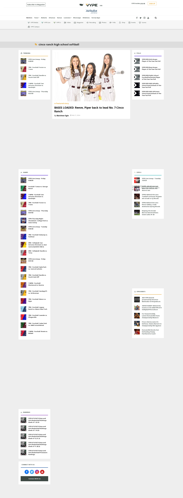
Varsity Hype (96, 18)
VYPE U (58, 22)
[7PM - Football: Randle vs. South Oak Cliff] (23, 77)
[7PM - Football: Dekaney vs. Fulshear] (23, 236)
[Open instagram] (144, 18)
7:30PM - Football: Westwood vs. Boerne (36, 284)
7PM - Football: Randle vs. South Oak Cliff (37, 76)
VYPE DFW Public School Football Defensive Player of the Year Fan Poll (151, 77)
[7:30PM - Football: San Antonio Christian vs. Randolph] (23, 85)
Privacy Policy (136, 188)
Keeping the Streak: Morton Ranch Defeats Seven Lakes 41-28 (150, 212)
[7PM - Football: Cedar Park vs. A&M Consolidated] (23, 325)
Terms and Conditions (148, 188)
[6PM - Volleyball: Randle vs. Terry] (23, 252)
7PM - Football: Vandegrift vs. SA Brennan (37, 292)
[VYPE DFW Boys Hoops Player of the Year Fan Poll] (137, 69)
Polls (114, 22)
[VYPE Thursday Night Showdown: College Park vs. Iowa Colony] (23, 220)
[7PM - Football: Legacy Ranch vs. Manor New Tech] (23, 309)
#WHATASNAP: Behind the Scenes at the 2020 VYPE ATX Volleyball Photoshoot (152, 308)
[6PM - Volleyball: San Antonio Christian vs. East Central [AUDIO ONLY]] (23, 244)
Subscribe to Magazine (36, 5)
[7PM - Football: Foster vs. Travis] (23, 69)
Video (69, 22)
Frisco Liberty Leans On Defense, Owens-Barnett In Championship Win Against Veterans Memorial (152, 325)
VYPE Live (47, 22)
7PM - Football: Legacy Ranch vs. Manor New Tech (37, 308)
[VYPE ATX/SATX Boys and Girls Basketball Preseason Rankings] (23, 452)
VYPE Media (34, 22)
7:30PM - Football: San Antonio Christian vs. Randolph (36, 85)
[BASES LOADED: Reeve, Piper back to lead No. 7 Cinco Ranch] (91, 76)
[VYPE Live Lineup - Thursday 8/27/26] (23, 93)
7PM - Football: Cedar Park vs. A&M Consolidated (37, 324)
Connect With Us (34, 479)
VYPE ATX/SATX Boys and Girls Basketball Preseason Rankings (37, 452)
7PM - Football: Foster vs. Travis (37, 68)
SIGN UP (152, 4)
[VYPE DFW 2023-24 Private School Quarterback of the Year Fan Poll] (137, 93)
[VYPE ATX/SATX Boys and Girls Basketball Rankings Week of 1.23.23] (23, 420)
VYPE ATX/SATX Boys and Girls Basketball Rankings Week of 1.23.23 (37, 420)
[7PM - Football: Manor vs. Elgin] (23, 300)
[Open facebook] (137, 18)
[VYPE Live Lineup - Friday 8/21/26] (23, 260)
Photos (104, 22)
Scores (143, 22)
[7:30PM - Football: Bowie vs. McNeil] (23, 333)
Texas (36, 18)
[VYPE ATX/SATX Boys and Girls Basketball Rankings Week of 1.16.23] (23, 428)
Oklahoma (86, 18)
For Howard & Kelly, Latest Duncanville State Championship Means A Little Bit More (151, 317)
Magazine (80, 22)
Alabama (44, 18)
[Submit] (156, 18)
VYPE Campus (35, 27)
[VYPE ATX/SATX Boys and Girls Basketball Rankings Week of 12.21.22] (23, 436)
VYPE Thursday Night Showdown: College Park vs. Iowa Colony (38, 220)
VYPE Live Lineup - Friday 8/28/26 (36, 60)
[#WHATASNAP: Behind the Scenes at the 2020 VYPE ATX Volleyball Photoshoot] (137, 307)
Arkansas (52, 18)
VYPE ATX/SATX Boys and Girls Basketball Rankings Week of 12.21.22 (37, 436)
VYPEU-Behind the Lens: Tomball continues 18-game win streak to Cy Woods (152, 196)
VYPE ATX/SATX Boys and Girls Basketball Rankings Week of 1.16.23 (37, 428)
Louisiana (67, 18)
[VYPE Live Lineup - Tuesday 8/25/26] (23, 228)
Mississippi (77, 18)
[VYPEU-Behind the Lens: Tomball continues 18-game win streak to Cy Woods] (137, 196)
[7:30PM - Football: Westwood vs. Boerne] (23, 284)
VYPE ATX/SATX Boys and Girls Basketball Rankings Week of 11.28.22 (37, 444)
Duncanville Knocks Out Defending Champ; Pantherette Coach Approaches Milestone (150, 333)
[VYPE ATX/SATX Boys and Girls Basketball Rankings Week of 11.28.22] (23, 444)
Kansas (59, 18)
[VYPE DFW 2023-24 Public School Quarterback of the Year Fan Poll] (137, 85)
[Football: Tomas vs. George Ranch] (23, 188)
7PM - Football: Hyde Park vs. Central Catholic (37, 268)
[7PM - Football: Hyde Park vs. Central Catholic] (23, 268)
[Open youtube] (148, 18)
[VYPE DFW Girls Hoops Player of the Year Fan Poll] (137, 61)
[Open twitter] (140, 18)
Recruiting (92, 22)
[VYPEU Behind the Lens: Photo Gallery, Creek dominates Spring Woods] (137, 204)
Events (133, 22)
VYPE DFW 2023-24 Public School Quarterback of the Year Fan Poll (151, 85)
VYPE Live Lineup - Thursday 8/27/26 (38, 92)
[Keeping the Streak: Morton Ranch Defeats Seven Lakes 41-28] (137, 212)
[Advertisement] (91, 32)
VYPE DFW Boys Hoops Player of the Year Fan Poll (151, 68)
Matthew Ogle (63, 116)
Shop (123, 22)
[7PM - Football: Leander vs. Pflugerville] (23, 317)
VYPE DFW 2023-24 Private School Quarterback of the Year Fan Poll (151, 93)
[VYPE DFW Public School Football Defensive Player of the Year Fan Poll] (137, 77)
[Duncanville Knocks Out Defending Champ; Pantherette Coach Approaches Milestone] (137, 332)
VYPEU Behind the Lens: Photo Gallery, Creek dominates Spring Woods (151, 204)
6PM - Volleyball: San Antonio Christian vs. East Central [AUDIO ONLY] (37, 245)
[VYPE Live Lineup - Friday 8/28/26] (23, 61)
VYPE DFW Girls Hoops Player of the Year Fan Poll (151, 60)
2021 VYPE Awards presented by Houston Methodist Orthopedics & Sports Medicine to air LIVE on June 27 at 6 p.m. (151, 301)
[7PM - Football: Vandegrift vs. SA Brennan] (23, 293)
